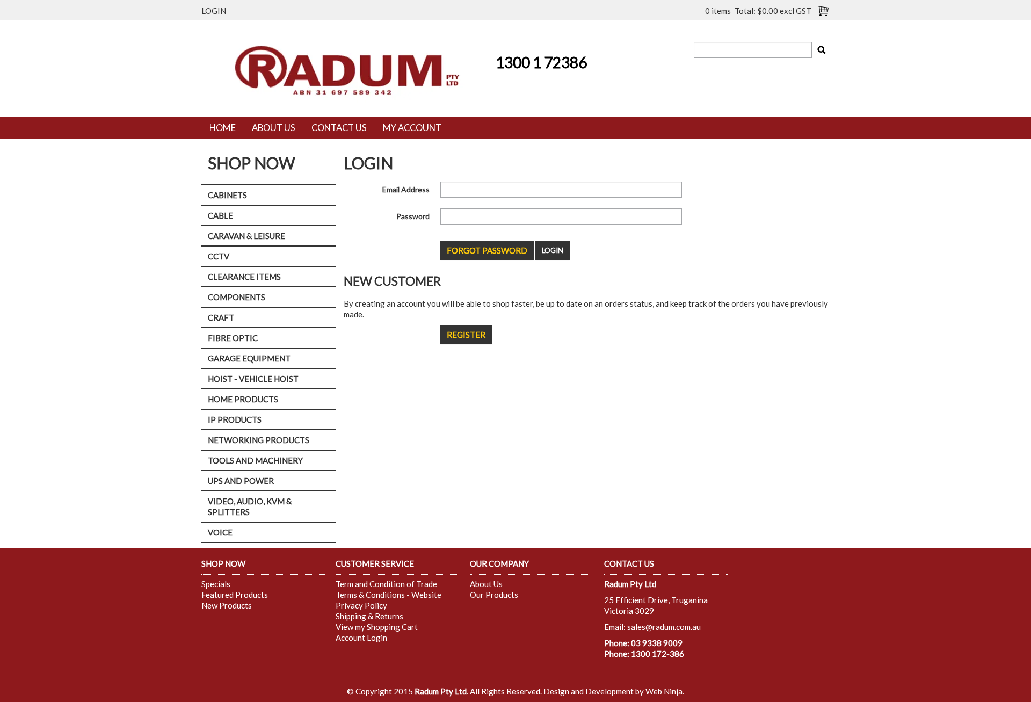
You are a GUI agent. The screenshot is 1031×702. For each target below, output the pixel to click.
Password (413, 216)
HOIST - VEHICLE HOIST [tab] (253, 378)
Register (466, 334)
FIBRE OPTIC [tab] (233, 338)
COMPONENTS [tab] (236, 297)
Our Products (494, 594)
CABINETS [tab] (227, 195)
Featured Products (234, 594)
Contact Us (339, 127)
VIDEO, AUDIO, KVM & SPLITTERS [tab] (250, 506)
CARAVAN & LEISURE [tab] (246, 236)
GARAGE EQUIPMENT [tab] (249, 358)
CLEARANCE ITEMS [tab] (244, 276)
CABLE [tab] (220, 215)
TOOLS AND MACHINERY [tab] (255, 460)
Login (213, 11)
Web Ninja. (664, 691)
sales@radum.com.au (664, 627)
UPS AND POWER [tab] (241, 481)
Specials (215, 584)
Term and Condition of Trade (386, 584)
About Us (273, 127)
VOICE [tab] (220, 532)
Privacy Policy (361, 605)
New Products (226, 605)
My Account (412, 127)
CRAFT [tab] (221, 317)
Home (222, 127)
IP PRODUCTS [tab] (235, 419)
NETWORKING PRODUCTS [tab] (258, 440)
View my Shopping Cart (377, 627)
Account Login (361, 637)
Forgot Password (487, 250)
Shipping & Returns (369, 616)
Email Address (406, 189)
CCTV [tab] (218, 256)
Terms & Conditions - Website (388, 594)
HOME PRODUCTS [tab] (243, 399)
